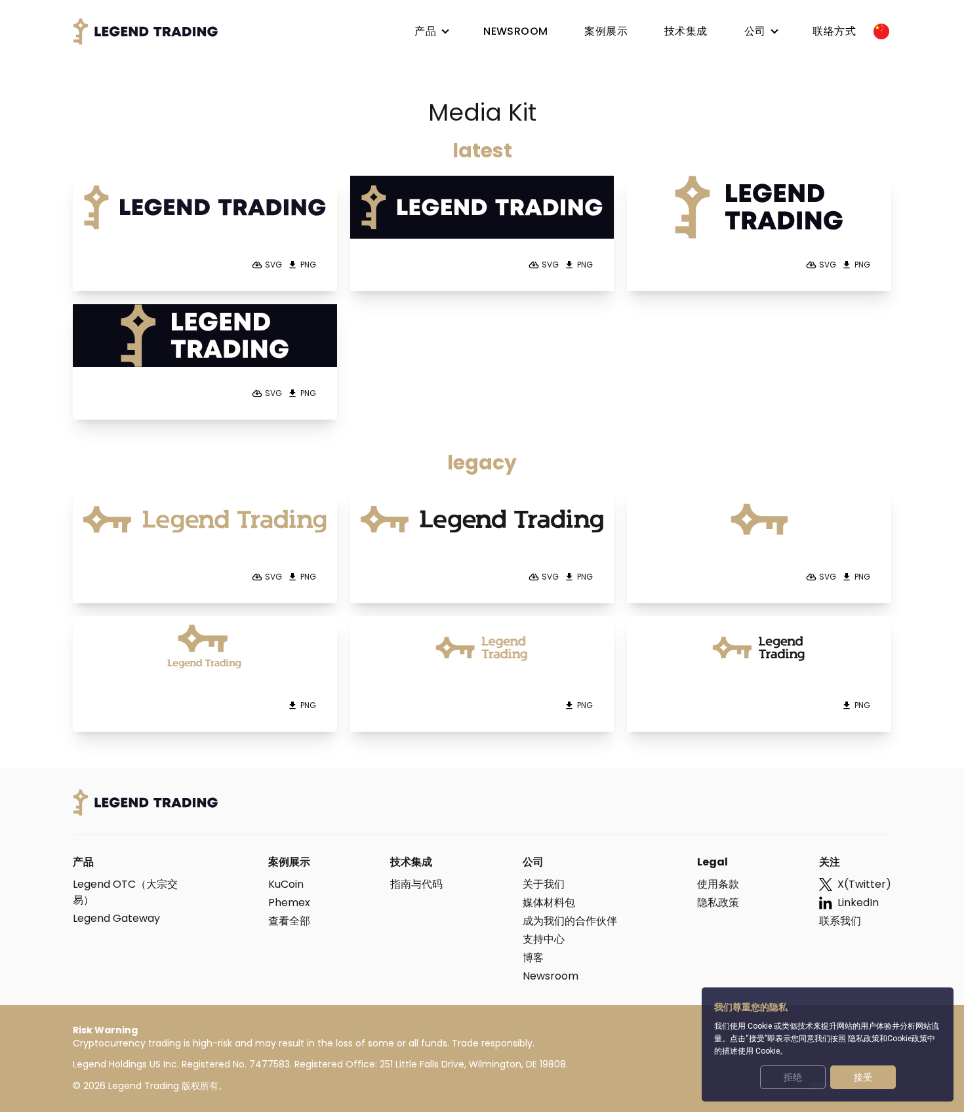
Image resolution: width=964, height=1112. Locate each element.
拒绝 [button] (793, 1077)
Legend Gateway (116, 918)
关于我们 (544, 884)
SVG (273, 265)
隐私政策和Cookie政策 (887, 1038)
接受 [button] (863, 1077)
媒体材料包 (549, 902)
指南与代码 (416, 884)
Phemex (289, 902)
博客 (533, 957)
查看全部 (289, 920)
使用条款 (718, 884)
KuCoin (286, 884)
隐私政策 (718, 902)
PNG (308, 265)
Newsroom (550, 975)
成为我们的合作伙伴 (570, 920)
